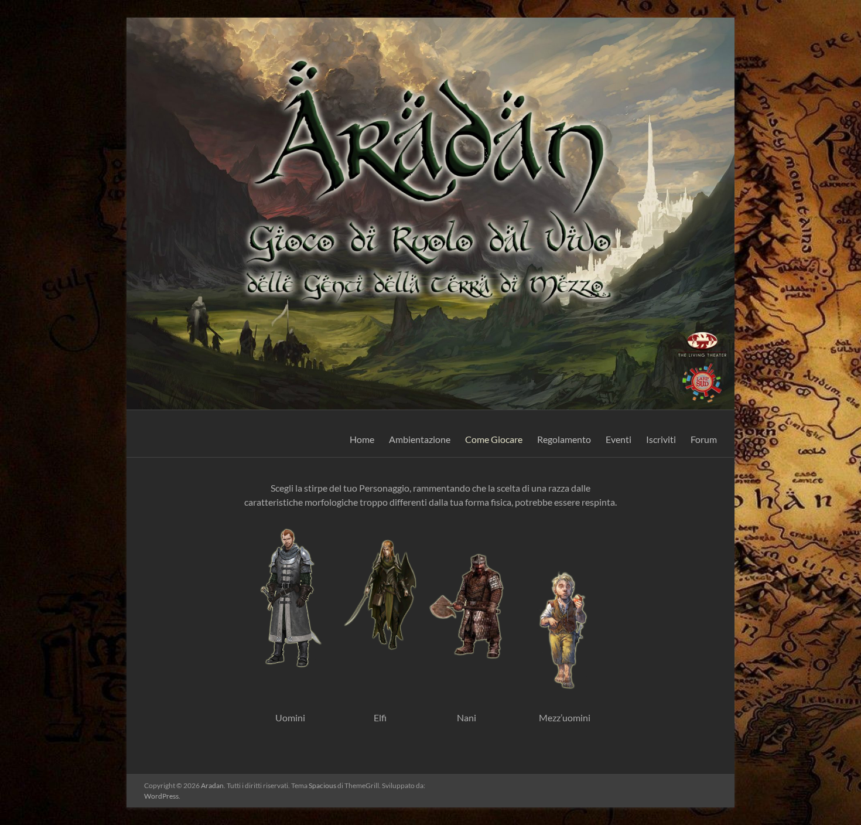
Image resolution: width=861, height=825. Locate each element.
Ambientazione (419, 439)
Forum (704, 439)
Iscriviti (661, 439)
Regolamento (564, 439)
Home (362, 439)
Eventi (618, 439)
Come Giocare (493, 439)
